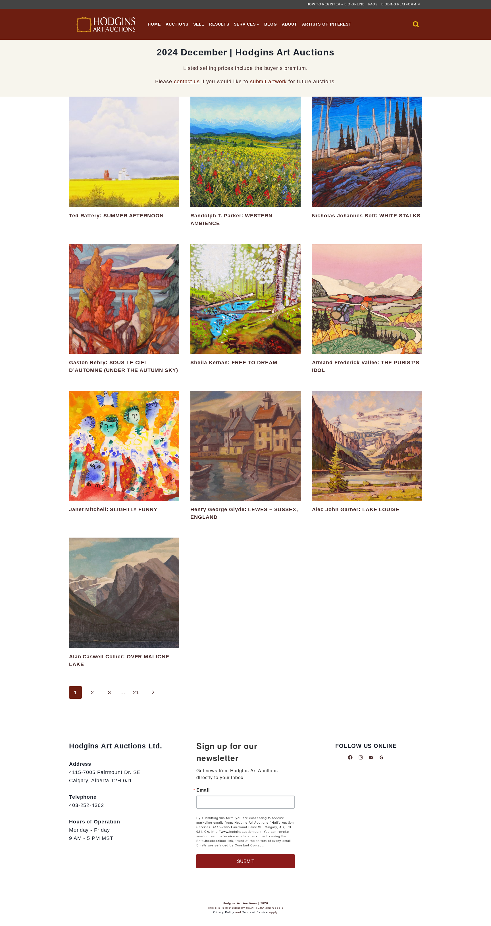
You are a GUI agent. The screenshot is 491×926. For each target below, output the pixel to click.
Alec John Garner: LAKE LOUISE (356, 509)
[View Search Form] (416, 24)
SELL (199, 24)
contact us (187, 81)
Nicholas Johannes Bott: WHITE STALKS (366, 216)
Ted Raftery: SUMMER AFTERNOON (116, 216)
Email (203, 790)
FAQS (373, 4)
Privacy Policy (223, 912)
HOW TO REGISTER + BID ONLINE (336, 4)
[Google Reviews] (381, 757)
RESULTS (219, 24)
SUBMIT (245, 861)
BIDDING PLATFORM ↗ (400, 4)
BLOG (270, 24)
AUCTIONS (177, 24)
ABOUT (289, 24)
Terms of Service (255, 912)
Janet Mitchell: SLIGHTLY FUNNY (113, 509)
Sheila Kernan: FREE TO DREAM (233, 362)
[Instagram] (360, 757)
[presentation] (124, 152)
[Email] (371, 757)
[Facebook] (350, 757)
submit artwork (268, 81)
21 (136, 692)
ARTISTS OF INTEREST (326, 24)
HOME (154, 24)
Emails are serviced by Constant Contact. (230, 845)
